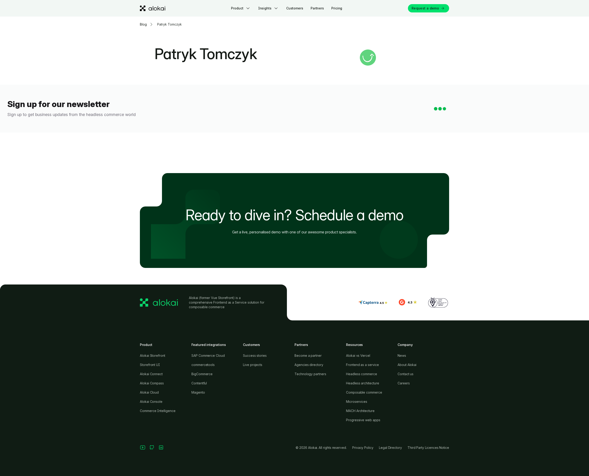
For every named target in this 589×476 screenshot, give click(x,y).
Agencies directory (308, 365)
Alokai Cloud (149, 392)
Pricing (336, 8)
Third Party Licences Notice (428, 448)
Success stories (255, 355)
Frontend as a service (362, 365)
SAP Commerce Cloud (208, 355)
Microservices (356, 401)
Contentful (199, 383)
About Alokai (407, 365)
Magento (198, 392)
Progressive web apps (363, 420)
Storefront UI (150, 365)
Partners (317, 8)
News (402, 355)
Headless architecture (362, 383)
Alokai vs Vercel (358, 355)
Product (237, 8)
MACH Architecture (360, 411)
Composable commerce (364, 392)
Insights (264, 8)
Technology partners (310, 374)
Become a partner (308, 355)
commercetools (203, 365)
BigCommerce (202, 374)
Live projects (252, 365)
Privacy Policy (362, 448)
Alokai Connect (151, 374)
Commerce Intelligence (158, 411)
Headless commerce (361, 374)
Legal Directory (390, 448)
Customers (294, 8)
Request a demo (425, 8)
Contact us (405, 374)
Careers (404, 383)
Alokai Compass (152, 383)
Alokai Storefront (152, 355)
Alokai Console (151, 401)
